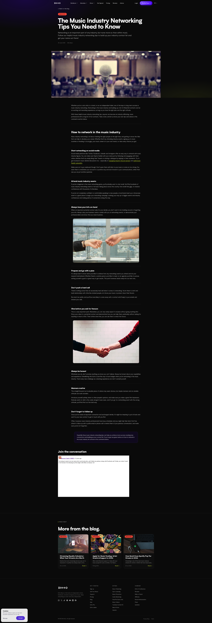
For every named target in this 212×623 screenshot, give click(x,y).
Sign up (92, 589)
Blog (91, 599)
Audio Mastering (116, 597)
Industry (62, 14)
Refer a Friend (138, 594)
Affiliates (137, 597)
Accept (20, 618)
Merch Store (115, 607)
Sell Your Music (94, 591)
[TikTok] (64, 600)
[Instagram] (58, 600)
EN (155, 3)
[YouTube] (70, 600)
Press (136, 602)
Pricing (108, 3)
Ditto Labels (93, 607)
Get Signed (100, 3)
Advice (122, 3)
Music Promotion (116, 594)
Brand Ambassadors (140, 599)
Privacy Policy (146, 618)
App (91, 602)
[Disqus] (93, 476)
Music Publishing (116, 589)
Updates (137, 604)
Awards (114, 610)
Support (92, 594)
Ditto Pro (92, 604)
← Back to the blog (63, 8)
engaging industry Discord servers (119, 161)
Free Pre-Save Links (117, 599)
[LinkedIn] (73, 600)
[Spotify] (67, 600)
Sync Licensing (116, 591)
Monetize (82, 3)
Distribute (73, 3)
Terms (152, 618)
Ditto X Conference (140, 589)
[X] (61, 600)
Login (136, 3)
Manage (5, 618)
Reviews (115, 3)
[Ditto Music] (57, 3)
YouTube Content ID (117, 604)
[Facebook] (75, 600)
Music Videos (116, 602)
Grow (91, 3)
